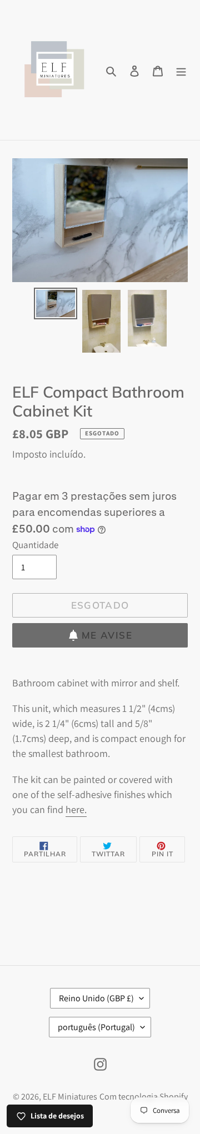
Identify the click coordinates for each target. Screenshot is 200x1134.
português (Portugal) (96, 1027)
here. (76, 809)
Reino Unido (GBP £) (96, 998)
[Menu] (181, 70)
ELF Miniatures (70, 1096)
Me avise (107, 635)
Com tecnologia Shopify (143, 1096)
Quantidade (35, 545)
